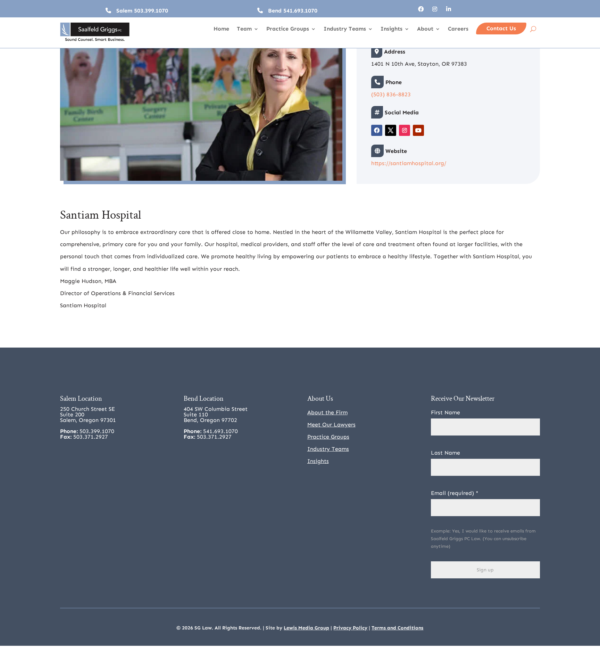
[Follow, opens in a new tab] (420, 9)
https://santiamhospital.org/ (408, 163)
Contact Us (501, 28)
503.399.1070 (151, 10)
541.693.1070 (300, 10)
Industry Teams (345, 29)
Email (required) (454, 493)
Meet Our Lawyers (331, 424)
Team (244, 29)
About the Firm (327, 412)
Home (221, 29)
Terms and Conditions (397, 628)
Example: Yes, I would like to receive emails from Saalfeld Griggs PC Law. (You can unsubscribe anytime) (483, 538)
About (425, 29)
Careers (458, 29)
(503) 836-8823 (391, 94)
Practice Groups (287, 29)
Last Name (445, 452)
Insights (391, 29)
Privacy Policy (350, 628)
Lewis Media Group (306, 628)
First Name (445, 412)
